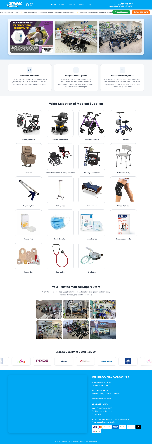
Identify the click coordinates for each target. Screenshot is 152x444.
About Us (71, 5)
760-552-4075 (142, 12)
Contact (81, 5)
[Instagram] (31, 4)
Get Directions (122, 12)
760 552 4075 (101, 390)
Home (53, 5)
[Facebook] (27, 4)
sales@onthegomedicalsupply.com (106, 393)
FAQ (89, 5)
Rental (61, 5)
